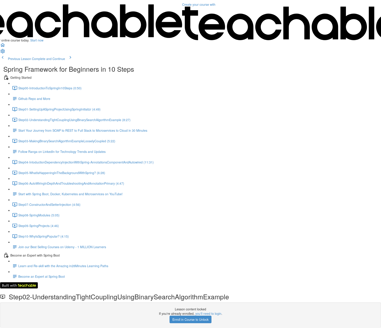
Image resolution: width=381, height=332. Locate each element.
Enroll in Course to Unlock (190, 319)
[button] (2, 46)
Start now (36, 40)
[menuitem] (2, 52)
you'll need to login (208, 313)
